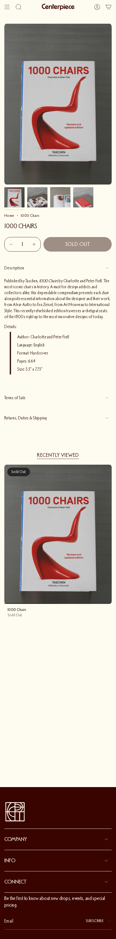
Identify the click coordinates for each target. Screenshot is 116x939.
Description (14, 268)
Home (9, 215)
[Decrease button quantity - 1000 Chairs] (11, 244)
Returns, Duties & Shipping (25, 418)
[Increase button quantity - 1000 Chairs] (33, 244)
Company (15, 839)
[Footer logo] (15, 812)
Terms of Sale (15, 397)
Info (9, 860)
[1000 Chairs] (58, 534)
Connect (15, 882)
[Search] (18, 7)
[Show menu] (7, 7)
